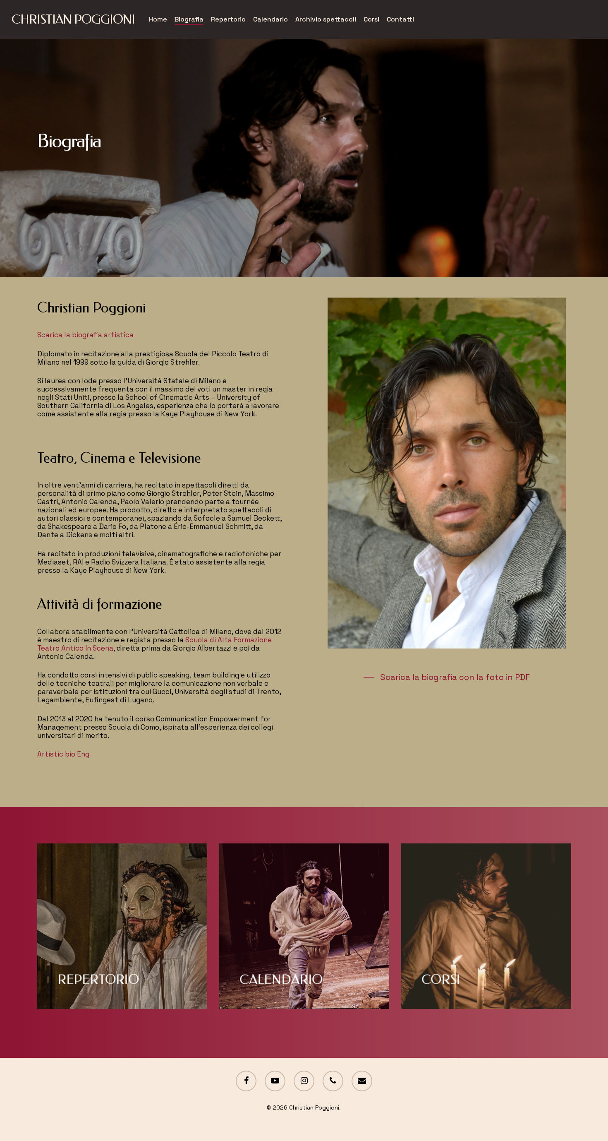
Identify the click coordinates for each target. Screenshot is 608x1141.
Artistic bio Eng (63, 754)
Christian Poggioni (73, 19)
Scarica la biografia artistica (85, 334)
